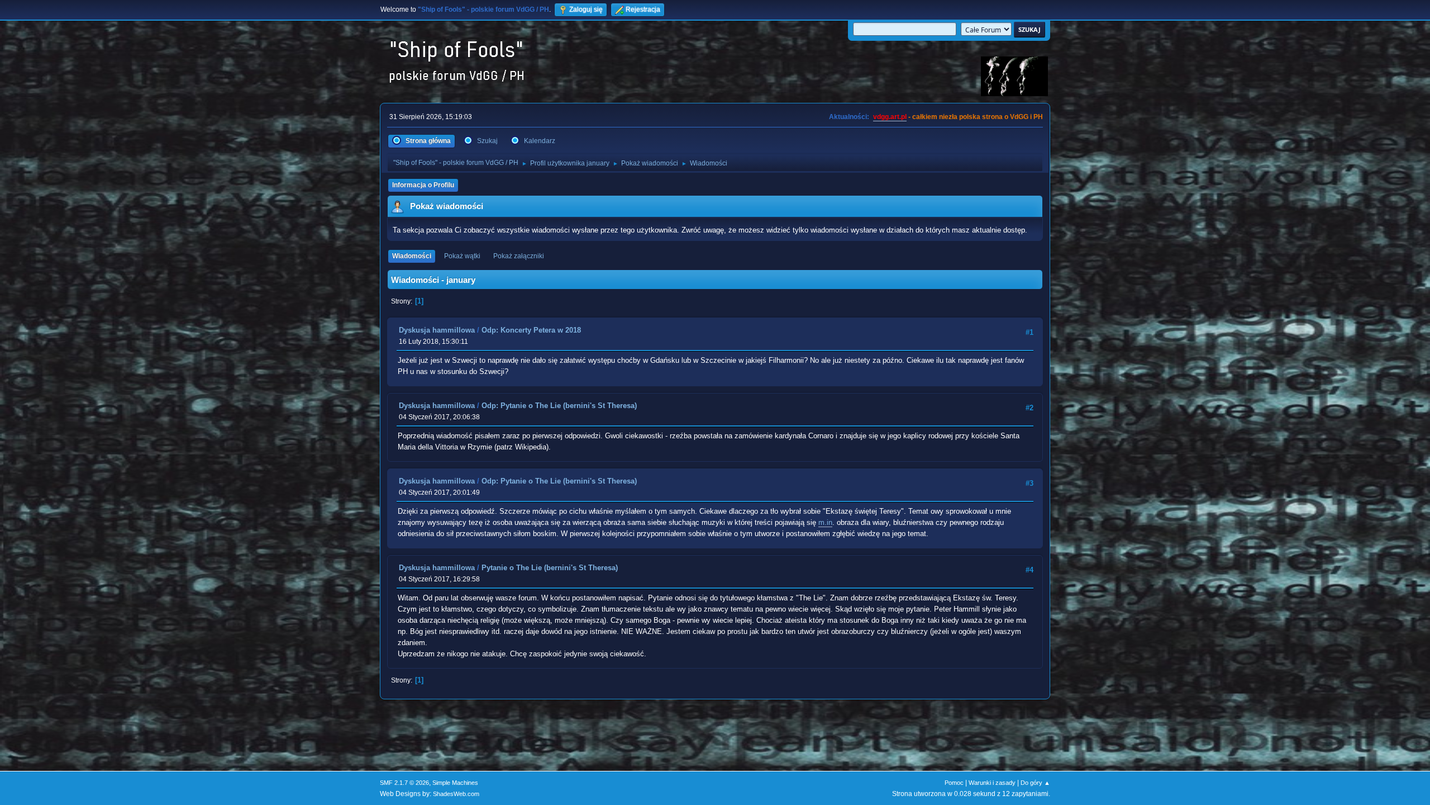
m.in (825, 522)
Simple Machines (455, 782)
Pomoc (954, 782)
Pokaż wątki (462, 256)
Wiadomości (411, 256)
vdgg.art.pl (890, 117)
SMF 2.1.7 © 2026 (404, 782)
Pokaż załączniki (518, 256)
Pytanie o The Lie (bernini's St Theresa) (550, 568)
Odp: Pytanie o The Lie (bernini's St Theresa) (559, 405)
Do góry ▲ (1035, 782)
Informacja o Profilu (423, 185)
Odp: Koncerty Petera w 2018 (531, 330)
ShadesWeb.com (456, 793)
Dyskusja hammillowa (437, 330)
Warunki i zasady (992, 782)
